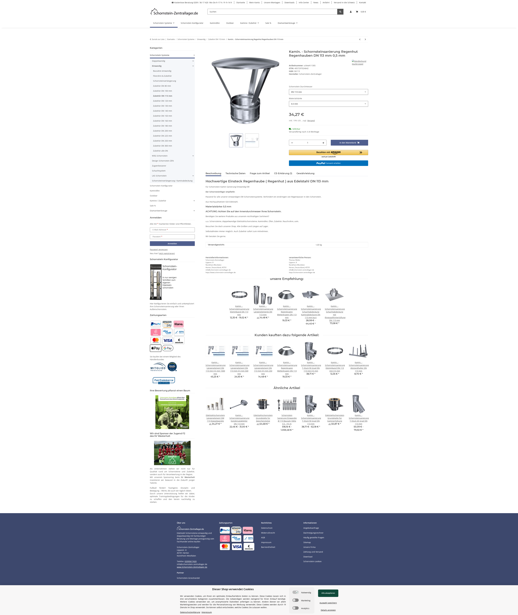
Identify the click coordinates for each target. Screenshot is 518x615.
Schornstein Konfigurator (161, 185)
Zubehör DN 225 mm (162, 135)
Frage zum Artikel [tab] (260, 173)
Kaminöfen (155, 190)
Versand (311, 120)
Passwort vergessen (159, 249)
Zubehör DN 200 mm (162, 131)
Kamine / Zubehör (158, 200)
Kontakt (362, 2)
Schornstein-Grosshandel (188, 578)
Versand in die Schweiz (344, 2)
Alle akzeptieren (328, 593)
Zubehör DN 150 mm (162, 116)
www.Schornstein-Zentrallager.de (192, 567)
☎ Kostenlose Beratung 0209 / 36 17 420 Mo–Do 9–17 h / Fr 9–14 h (201, 2)
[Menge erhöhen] (323, 142)
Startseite (240, 2)
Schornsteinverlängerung (164, 81)
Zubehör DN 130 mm (162, 106)
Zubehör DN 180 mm (162, 126)
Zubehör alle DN (160, 150)
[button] (351, 11)
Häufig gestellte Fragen (313, 537)
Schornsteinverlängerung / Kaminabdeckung (172, 180)
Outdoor (153, 195)
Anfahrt (326, 2)
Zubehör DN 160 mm (162, 121)
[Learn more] (174, 11)
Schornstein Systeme (159, 55)
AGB (263, 537)
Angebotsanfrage (311, 528)
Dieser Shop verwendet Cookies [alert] (233, 589)
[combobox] (328, 92)
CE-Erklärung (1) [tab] (283, 173)
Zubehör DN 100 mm (162, 91)
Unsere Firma (309, 547)
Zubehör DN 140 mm (162, 111)
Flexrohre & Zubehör (162, 76)
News (315, 2)
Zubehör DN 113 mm (162, 96)
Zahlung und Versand (313, 552)
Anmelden (172, 243)
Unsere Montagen (272, 2)
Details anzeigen (328, 610)
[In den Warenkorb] (208, 48)
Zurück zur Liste (158, 39)
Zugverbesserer (159, 165)
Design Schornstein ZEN (163, 160)
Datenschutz (266, 528)
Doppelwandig (158, 61)
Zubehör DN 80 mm (162, 86)
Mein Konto (254, 2)
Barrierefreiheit (268, 547)
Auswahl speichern (328, 603)
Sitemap (307, 542)
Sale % (153, 205)
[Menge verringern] (292, 142)
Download (307, 556)
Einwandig (156, 66)
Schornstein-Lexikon (312, 561)
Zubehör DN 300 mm (162, 145)
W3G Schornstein (160, 155)
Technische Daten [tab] (236, 173)
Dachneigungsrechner (313, 532)
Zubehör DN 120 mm (162, 101)
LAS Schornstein (159, 175)
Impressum (266, 542)
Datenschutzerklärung (190, 612)
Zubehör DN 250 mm (162, 140)
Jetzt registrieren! (167, 253)
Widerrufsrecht (268, 532)
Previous (210, 361)
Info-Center (304, 2)
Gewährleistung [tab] (305, 173)
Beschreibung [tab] (213, 173)
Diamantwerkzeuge (158, 210)
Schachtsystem (159, 170)
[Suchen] (340, 12)
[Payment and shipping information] (155, 323)
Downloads (289, 2)
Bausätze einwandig (162, 71)
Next (364, 361)
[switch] (295, 592)
